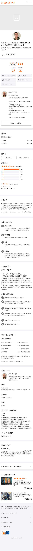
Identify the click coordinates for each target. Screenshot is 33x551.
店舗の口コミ (9, 158)
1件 (22, 169)
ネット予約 (8, 226)
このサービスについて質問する (17, 118)
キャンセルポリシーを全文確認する (10, 361)
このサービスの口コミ (24, 157)
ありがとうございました (7, 188)
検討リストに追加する (16, 123)
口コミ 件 (12, 64)
